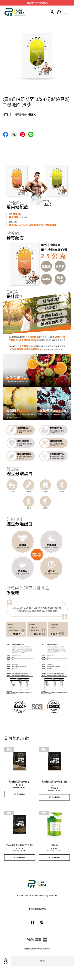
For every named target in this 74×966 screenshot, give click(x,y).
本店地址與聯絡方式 (37, 909)
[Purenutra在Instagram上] (41, 924)
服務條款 (28, 949)
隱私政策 (37, 949)
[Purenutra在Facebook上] (32, 924)
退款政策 (46, 949)
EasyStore (53, 895)
